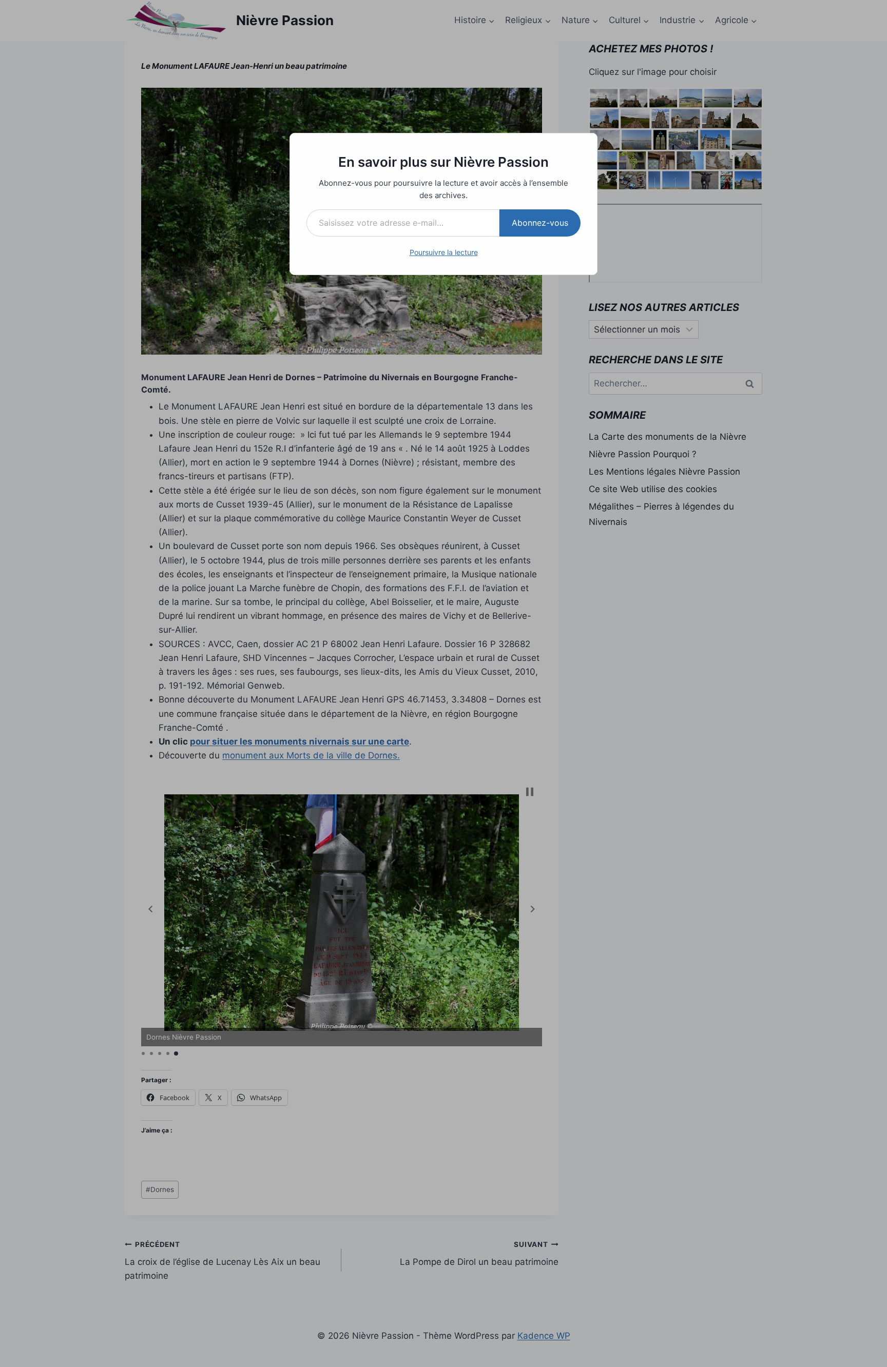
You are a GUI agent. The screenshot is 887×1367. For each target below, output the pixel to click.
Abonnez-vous (540, 223)
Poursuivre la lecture (444, 252)
